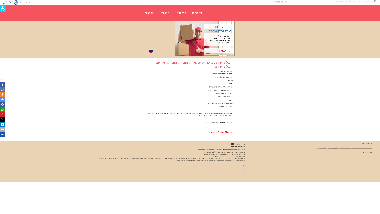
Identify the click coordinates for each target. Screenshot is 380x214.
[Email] (2, 129)
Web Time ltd (241, 154)
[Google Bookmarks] (2, 99)
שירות (360, 152)
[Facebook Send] (2, 104)
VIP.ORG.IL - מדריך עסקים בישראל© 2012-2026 (231, 152)
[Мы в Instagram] (156, 51)
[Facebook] (2, 84)
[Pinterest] (2, 114)
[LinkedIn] (2, 124)
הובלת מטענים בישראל (346, 148)
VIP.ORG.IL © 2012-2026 (237, 157)
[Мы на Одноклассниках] (166, 51)
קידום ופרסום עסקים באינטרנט (212, 154)
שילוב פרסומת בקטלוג (210, 152)
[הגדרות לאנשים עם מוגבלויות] (3, 8)
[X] (2, 119)
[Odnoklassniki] (2, 94)
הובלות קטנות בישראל (333, 148)
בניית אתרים (232, 154)
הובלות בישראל (368, 148)
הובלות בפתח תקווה (322, 148)
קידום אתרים (224, 154)
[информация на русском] (151, 51)
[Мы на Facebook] (161, 51)
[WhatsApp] (2, 109)
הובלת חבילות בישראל (358, 148)
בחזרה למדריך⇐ (25, 2)
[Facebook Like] (2, 89)
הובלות (365, 152)
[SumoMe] (2, 134)
